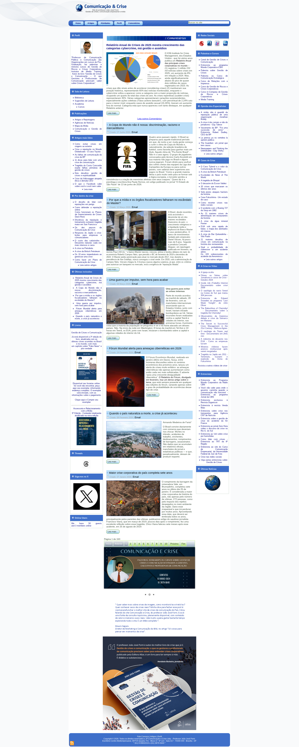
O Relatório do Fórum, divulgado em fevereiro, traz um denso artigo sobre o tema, (168, 379)
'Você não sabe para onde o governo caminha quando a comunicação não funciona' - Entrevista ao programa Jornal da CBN (214, 392)
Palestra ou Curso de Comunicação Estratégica (214, 77)
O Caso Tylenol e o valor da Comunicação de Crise (214, 167)
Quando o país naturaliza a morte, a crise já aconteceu (143, 413)
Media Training (207, 99)
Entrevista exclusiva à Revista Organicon (214, 401)
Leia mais (88, 189)
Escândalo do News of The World (214, 176)
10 (166, 543)
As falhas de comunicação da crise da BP (88, 156)
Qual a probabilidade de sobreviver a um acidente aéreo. (214, 249)
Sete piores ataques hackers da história (214, 193)
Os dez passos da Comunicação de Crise (88, 228)
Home (78, 23)
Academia (79, 104)
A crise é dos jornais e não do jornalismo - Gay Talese (214, 123)
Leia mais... (113, 113)
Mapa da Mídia (81, 126)
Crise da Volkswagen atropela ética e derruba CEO (88, 179)
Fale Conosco (143, 736)
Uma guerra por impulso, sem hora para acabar (138, 279)
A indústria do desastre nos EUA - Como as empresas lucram (214, 341)
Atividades (105, 23)
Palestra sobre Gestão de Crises (214, 71)
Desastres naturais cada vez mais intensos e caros (88, 244)
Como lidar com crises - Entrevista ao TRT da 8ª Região (214, 441)
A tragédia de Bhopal (210, 180)
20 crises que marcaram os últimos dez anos (214, 187)
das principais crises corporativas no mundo (178, 63)
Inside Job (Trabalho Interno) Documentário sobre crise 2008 (214, 285)
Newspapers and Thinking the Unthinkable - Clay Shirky (214, 149)
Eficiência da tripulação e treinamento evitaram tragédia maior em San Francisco (88, 222)
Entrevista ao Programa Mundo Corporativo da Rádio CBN (214, 382)
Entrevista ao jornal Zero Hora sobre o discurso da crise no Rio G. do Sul (214, 428)
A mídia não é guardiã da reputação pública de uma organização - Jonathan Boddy (214, 115)
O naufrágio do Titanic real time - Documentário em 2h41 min (214, 333)
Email (135, 132)
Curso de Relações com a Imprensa (214, 82)
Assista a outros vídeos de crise (212, 365)
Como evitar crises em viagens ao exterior (88, 145)
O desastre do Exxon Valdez (214, 183)
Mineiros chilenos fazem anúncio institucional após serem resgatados (214, 349)
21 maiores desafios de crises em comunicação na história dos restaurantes (214, 241)
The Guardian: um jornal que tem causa (214, 144)
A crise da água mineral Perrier (214, 222)
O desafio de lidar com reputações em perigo (88, 203)
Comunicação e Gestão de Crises (88, 130)
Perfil (119, 23)
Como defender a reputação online (88, 208)
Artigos (91, 23)
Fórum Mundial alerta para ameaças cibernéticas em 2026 (145, 348)
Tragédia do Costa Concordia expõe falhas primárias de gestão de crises (88, 167)
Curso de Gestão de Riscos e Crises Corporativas (214, 87)
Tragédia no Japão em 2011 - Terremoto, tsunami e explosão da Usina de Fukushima (214, 357)
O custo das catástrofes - (88, 240)
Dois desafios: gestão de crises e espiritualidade (88, 174)
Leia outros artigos (88, 265)
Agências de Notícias (84, 123)
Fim (183, 543)
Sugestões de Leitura (84, 101)
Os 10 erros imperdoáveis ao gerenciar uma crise (88, 255)
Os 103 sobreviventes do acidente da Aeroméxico (214, 255)
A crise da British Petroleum (87, 251)
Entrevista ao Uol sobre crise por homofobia (214, 435)
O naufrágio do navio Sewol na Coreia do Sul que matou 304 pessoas (214, 292)
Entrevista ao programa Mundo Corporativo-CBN (214, 66)
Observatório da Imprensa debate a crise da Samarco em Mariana (214, 318)
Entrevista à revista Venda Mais (214, 406)
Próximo (174, 543)
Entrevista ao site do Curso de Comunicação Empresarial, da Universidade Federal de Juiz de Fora (214, 450)
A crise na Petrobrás (84, 248)
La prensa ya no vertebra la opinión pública (214, 139)
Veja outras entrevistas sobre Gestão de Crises (214, 461)
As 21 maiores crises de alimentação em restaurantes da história (214, 215)
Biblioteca (79, 97)
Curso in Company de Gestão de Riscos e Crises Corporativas (214, 94)
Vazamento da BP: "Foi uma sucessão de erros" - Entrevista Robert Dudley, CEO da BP (214, 131)
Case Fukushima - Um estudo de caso (214, 198)
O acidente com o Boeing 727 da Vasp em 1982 (214, 209)
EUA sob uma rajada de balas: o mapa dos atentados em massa (214, 228)
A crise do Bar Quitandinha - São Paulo (214, 235)
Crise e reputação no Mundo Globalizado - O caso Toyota (88, 150)
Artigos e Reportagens (85, 119)
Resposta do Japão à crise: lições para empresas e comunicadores (88, 235)
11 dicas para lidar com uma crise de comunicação (88, 161)
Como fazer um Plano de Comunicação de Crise (88, 261)
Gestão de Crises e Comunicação (86, 332)
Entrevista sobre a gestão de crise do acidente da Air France (214, 420)
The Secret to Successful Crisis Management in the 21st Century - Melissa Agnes (214, 326)
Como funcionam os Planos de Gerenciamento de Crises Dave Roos (88, 214)
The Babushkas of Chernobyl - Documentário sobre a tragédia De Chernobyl (214, 310)
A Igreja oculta (207, 272)
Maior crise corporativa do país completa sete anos (140, 472)
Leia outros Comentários (149, 118)
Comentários (134, 23)
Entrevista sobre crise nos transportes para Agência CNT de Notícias (214, 413)
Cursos (81, 107)
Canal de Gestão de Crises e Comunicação (214, 60)
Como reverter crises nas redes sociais (214, 204)
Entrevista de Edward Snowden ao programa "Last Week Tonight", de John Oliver (214, 301)
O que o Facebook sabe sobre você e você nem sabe (88, 185)
